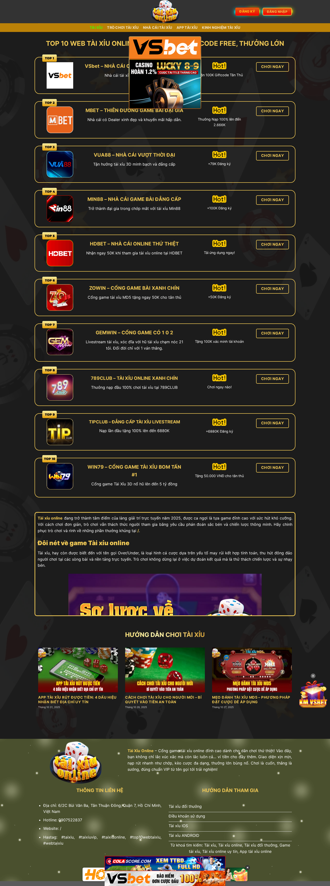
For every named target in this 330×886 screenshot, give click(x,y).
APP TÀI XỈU (187, 27)
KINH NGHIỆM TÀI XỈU (221, 27)
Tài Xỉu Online (141, 750)
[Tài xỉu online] (165, 11)
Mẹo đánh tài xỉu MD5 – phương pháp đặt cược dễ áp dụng (251, 699)
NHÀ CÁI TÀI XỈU (157, 27)
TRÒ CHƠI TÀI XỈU (123, 27)
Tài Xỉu (96, 27)
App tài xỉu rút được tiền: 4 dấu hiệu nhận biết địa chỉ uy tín (77, 699)
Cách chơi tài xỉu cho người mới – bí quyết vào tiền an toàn (163, 699)
